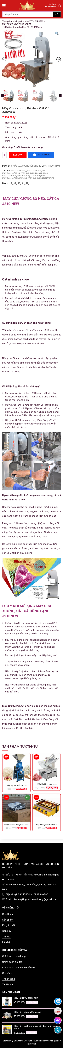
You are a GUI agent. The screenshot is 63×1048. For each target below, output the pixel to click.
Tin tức (6, 936)
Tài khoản (7, 984)
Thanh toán (8, 978)
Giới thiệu (7, 914)
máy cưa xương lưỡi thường (41, 178)
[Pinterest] (19, 183)
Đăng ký (6, 930)
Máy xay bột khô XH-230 (17, 785)
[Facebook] (11, 183)
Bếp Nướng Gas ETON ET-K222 (46, 825)
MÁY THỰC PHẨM (35, 21)
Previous (2, 95)
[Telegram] (27, 183)
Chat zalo (43, 155)
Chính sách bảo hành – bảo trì (18, 967)
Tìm (57, 14)
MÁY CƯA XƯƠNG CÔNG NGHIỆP (16, 24)
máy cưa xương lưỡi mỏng (14, 178)
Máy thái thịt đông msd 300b (16, 825)
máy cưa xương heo (35, 175)
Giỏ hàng (7, 973)
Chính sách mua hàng (14, 956)
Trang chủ (7, 21)
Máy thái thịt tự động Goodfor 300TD (47, 784)
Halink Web (31, 1044)
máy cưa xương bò (36, 170)
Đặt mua (17, 155)
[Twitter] (15, 183)
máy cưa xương (18, 170)
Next (60, 95)
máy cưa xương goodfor (13, 175)
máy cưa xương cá (11, 173)
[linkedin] (23, 183)
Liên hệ (6, 942)
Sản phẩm (19, 21)
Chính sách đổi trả (12, 961)
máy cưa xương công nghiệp (34, 173)
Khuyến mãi (8, 925)
